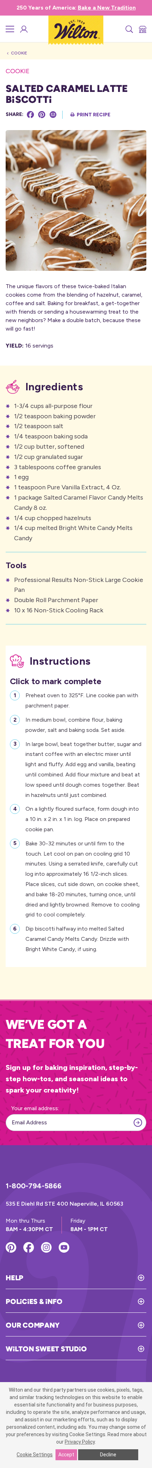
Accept (66, 1454)
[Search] (128, 29)
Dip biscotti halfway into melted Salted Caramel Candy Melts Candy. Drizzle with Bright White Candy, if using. (77, 939)
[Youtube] (64, 1247)
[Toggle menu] (10, 29)
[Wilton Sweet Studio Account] (23, 29)
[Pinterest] (41, 114)
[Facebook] (30, 114)
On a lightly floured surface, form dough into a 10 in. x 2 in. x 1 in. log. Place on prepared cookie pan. (82, 819)
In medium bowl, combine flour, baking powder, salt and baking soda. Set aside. (75, 724)
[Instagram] (46, 1247)
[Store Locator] (142, 29)
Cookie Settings (35, 1454)
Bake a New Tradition (107, 7)
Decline (108, 1454)
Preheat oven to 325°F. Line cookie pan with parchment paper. (81, 700)
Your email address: (35, 1108)
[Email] (53, 114)
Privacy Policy (80, 1442)
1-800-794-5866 (34, 1186)
